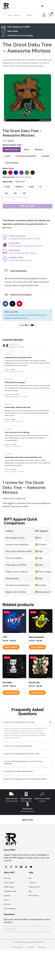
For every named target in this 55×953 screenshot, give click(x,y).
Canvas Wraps (11, 162)
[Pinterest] (21, 867)
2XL (6, 193)
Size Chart (20, 181)
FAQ (30, 878)
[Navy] (32, 172)
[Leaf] (27, 172)
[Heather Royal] (16, 172)
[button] (42, 6)
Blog (30, 891)
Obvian (11, 140)
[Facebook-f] (11, 867)
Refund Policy (41, 947)
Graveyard (7, 895)
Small (7, 186)
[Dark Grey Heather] (5, 172)
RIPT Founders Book (10, 908)
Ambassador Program (10, 891)
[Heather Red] (10, 172)
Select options (11, 647)
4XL (24, 193)
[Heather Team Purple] (21, 172)
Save (8, 612)
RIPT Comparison (34, 895)
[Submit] (43, 929)
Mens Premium (12, 149)
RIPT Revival (7, 904)
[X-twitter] (6, 867)
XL (40, 186)
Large (31, 186)
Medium (19, 186)
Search (29, 15)
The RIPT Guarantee (17, 236)
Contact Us (32, 882)
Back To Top (27, 820)
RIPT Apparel (22, 942)
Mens (26, 149)
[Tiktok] (26, 867)
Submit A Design (9, 882)
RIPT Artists (7, 878)
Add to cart (27, 206)
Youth (7, 156)
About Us (6, 900)
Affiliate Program (9, 887)
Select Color (8, 168)
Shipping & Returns (34, 887)
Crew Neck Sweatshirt (26, 156)
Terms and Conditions (17, 947)
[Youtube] (31, 867)
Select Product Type (12, 145)
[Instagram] (16, 867)
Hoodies (45, 156)
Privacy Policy (30, 947)
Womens (39, 149)
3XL (15, 193)
